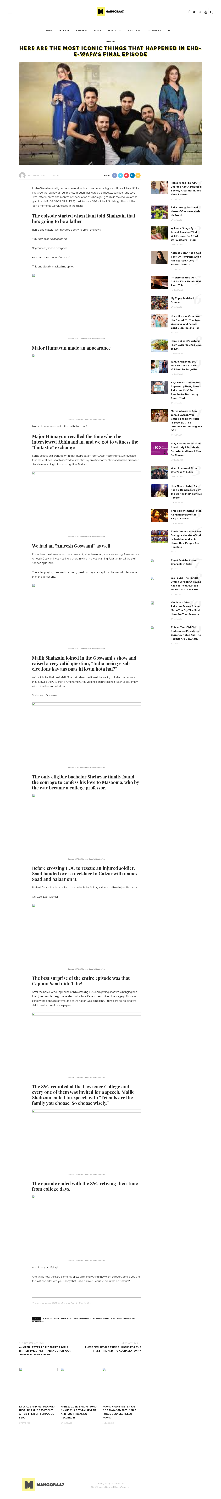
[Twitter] (194, 12)
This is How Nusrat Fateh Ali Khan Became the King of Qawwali (186, 514)
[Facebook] (188, 12)
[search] (212, 12)
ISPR (113, 1319)
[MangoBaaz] (44, 1484)
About (172, 31)
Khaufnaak (135, 31)
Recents (64, 31)
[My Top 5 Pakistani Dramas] (159, 302)
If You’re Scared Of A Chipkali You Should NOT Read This (186, 281)
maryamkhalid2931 (36, 175)
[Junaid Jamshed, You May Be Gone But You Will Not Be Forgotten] (159, 366)
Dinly (97, 31)
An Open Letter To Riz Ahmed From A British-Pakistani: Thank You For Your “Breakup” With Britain (45, 1351)
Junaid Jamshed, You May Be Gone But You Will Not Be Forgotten (184, 365)
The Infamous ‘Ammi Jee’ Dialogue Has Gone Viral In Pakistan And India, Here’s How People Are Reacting (186, 539)
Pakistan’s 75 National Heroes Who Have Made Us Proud (185, 211)
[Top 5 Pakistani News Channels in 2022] (152, 560)
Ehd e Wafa (66, 1319)
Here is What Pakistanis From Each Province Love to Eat (186, 345)
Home (48, 31)
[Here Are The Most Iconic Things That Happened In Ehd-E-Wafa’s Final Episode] (110, 113)
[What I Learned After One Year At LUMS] (159, 472)
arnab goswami (51, 1319)
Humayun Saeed (101, 1319)
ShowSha (82, 31)
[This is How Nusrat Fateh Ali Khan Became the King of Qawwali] (159, 515)
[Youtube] (206, 12)
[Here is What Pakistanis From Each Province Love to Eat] (159, 345)
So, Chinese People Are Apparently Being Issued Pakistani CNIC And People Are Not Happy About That (186, 390)
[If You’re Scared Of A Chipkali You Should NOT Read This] (159, 281)
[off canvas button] (10, 12)
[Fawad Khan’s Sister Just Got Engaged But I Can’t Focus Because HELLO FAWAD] (122, 1384)
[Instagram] (200, 12)
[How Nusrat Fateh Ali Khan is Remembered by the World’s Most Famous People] (159, 490)
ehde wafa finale (82, 1319)
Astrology (115, 31)
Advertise (154, 31)
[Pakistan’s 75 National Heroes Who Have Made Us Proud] (159, 211)
